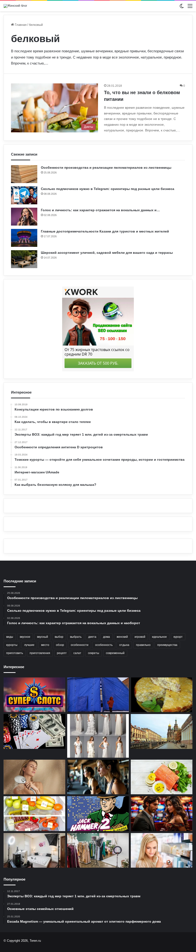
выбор (59, 636)
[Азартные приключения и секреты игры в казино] (161, 813)
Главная (20, 25)
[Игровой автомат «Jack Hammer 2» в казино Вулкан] (98, 813)
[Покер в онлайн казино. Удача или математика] (34, 731)
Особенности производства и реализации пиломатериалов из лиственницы (106, 167)
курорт (178, 636)
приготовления (40, 653)
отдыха (124, 645)
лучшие (29, 645)
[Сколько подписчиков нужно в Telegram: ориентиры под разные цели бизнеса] (24, 195)
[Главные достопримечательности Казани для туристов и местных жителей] (24, 238)
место (45, 645)
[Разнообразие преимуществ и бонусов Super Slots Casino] (34, 694)
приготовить (14, 653)
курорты (11, 645)
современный (115, 653)
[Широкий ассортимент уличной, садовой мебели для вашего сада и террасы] (24, 259)
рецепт (62, 653)
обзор (60, 645)
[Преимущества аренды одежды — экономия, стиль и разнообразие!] (98, 850)
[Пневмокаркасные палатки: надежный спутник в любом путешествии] (98, 694)
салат (77, 653)
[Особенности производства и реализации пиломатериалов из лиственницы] (24, 174)
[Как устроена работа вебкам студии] (34, 850)
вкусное (25, 636)
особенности (79, 645)
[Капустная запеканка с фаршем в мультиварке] (161, 694)
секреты (93, 653)
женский (122, 636)
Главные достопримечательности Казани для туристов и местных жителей (105, 231)
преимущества (167, 645)
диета (92, 636)
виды (9, 636)
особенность (104, 645)
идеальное (159, 636)
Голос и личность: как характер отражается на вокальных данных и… (100, 210)
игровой (140, 636)
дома (106, 636)
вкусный (42, 636)
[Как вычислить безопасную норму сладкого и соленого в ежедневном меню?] (34, 813)
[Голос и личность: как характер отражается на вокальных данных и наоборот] (24, 217)
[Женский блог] (15, 6)
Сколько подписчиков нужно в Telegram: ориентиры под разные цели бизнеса (107, 189)
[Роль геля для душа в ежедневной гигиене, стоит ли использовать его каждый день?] (34, 777)
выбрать (76, 636)
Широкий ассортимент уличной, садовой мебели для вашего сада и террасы (107, 252)
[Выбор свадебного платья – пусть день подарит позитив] (98, 735)
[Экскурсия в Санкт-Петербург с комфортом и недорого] (161, 731)
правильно (143, 645)
